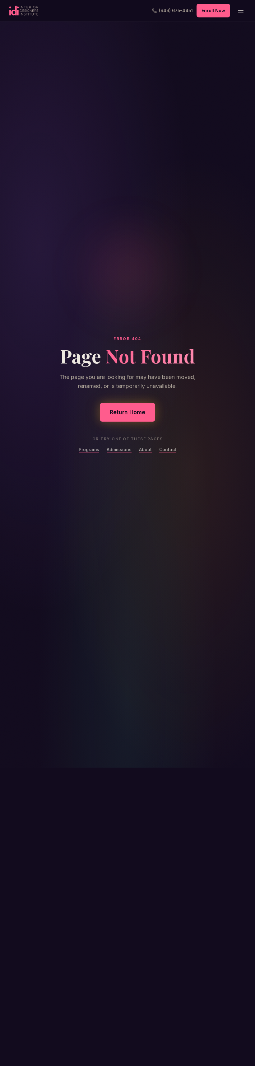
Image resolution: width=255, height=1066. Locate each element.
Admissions (119, 449)
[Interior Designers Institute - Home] (23, 10)
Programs (89, 449)
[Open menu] (241, 10)
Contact (167, 449)
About (145, 449)
